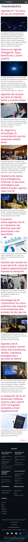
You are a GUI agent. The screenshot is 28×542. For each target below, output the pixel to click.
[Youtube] (12, 533)
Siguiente (23, 440)
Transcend (4, 511)
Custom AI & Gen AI (19, 483)
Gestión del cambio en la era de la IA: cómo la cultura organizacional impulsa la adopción (14, 267)
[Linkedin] (8, 533)
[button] (26, 2)
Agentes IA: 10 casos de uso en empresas (13, 12)
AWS (3, 504)
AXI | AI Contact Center (7, 490)
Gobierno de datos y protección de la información (6, 463)
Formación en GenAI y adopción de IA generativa (19, 475)
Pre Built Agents (5, 493)
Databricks (4, 509)
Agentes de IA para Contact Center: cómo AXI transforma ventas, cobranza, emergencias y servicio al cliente (13, 351)
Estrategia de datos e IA (6, 459)
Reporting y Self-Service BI (7, 477)
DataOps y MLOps (18, 462)
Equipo (15, 493)
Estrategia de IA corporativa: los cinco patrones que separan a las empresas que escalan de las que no (14, 306)
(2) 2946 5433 (14, 524)
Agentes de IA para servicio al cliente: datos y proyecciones (14, 97)
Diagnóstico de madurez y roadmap (7, 457)
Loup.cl (23, 538)
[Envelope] (16, 533)
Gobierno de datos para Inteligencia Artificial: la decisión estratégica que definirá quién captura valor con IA (14, 183)
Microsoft (4, 502)
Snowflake (4, 513)
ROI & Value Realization (6, 468)
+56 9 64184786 (14, 522)
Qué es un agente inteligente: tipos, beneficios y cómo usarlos (11, 54)
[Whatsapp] (20, 533)
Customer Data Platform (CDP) (20, 460)
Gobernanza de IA (18, 478)
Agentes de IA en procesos (18, 480)
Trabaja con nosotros (19, 495)
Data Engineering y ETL (19, 464)
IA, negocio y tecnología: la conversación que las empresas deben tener (13, 136)
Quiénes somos (17, 490)
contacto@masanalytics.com (14, 527)
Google (3, 507)
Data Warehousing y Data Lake (20, 457)
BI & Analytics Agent (6, 480)
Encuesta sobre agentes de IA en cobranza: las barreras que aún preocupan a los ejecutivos (12, 227)
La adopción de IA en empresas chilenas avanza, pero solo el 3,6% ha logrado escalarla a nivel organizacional (13, 403)
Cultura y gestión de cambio (7, 466)
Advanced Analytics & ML (6, 482)
